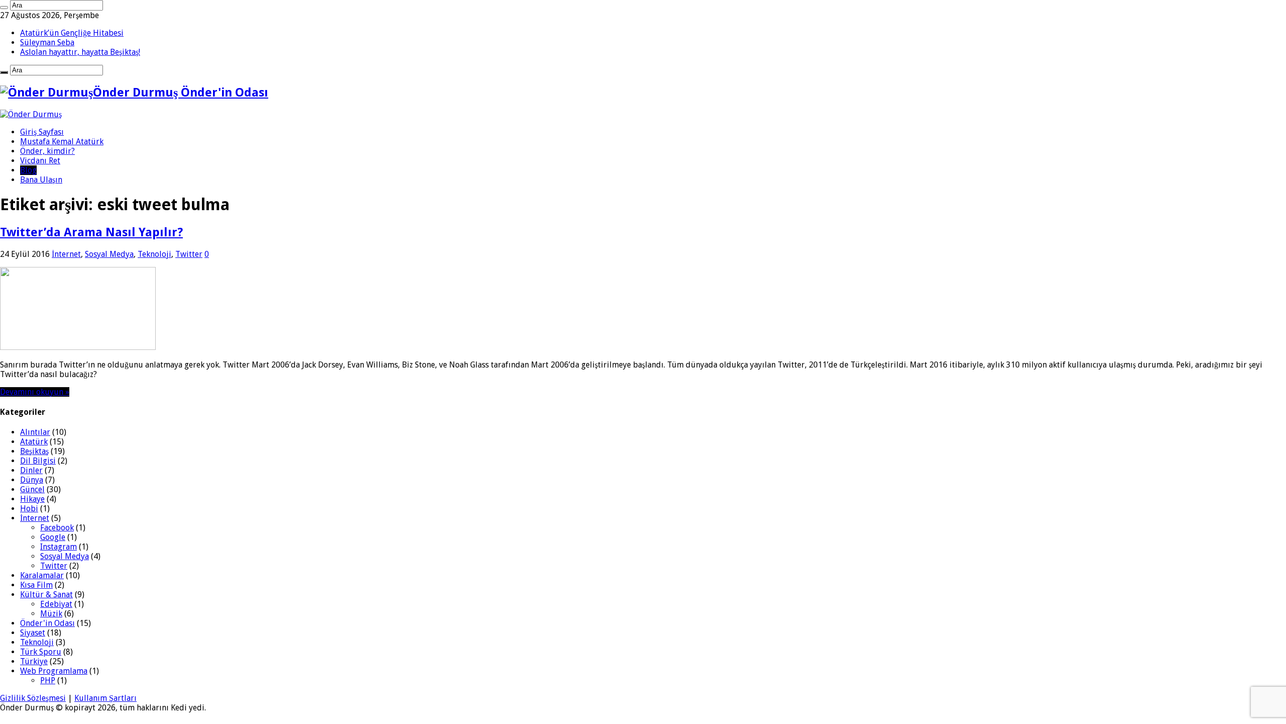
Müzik (51, 613)
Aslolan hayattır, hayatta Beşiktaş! (80, 52)
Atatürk (34, 441)
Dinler (31, 470)
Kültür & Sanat (46, 594)
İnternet (66, 254)
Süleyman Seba (47, 42)
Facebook (57, 527)
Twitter (188, 254)
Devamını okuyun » (34, 392)
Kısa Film (36, 585)
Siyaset (32, 633)
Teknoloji (154, 254)
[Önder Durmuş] (31, 114)
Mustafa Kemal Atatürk (61, 141)
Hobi (29, 508)
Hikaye (32, 499)
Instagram (58, 547)
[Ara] (4, 7)
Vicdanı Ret (40, 160)
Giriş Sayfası (42, 132)
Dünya (31, 480)
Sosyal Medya (109, 254)
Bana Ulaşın (41, 180)
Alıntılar (35, 432)
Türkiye (34, 661)
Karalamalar (42, 575)
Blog (28, 170)
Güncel (32, 489)
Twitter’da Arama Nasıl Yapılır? (91, 232)
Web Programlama (53, 671)
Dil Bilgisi (38, 461)
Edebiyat (56, 604)
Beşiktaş (34, 451)
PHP (47, 680)
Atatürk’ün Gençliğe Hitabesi (72, 33)
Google (52, 537)
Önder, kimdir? (47, 151)
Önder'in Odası (47, 623)
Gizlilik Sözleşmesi (33, 698)
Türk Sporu (40, 652)
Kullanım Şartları (105, 698)
